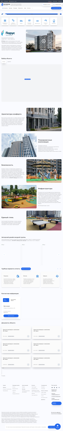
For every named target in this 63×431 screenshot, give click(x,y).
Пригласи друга (43, 394)
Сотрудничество (44, 385)
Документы (43, 399)
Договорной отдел (34, 388)
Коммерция (15, 8)
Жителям (60, 1)
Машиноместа (20, 8)
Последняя (3, 375)
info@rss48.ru (5, 312)
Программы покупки (16, 385)
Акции (25, 8)
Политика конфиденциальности (56, 394)
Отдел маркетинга (34, 395)
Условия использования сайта (55, 399)
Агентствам (55, 1)
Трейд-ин (14, 392)
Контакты (28, 8)
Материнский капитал (16, 393)
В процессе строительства (7, 389)
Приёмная (33, 393)
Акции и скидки (43, 392)
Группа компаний (25, 385)
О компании (6, 1)
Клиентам (49, 1)
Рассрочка (14, 390)
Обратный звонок (11, 315)
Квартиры (10, 8)
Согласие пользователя (56, 396)
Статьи (42, 395)
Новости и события (44, 390)
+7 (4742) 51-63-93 (58, 4)
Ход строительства (44, 397)
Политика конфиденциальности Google (23, 416)
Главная (4, 385)
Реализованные (5, 390)
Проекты (4, 387)
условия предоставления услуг (34, 416)
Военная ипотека (15, 388)
